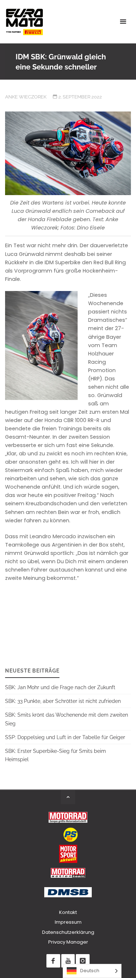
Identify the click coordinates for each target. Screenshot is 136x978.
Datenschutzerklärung (68, 932)
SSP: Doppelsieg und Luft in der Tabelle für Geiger (65, 737)
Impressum (68, 922)
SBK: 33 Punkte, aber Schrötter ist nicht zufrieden (63, 701)
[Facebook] (53, 961)
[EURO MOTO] (24, 21)
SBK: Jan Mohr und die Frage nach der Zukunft (60, 687)
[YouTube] (68, 961)
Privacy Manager (68, 942)
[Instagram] (82, 961)
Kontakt (68, 912)
